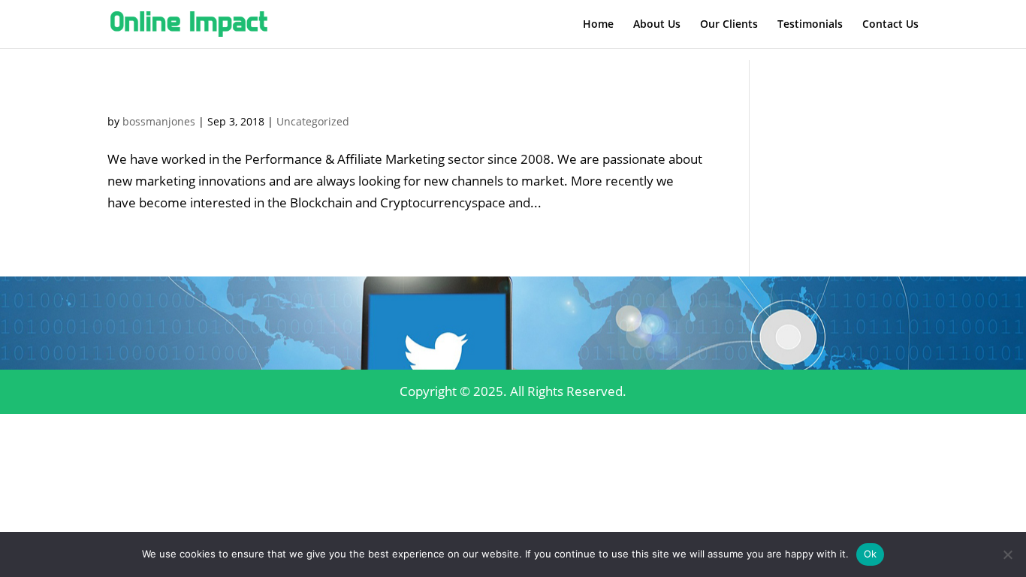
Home (598, 25)
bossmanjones (158, 121)
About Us (656, 25)
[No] (1007, 554)
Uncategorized (312, 121)
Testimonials (810, 25)
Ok (870, 554)
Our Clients (729, 25)
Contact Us (890, 25)
